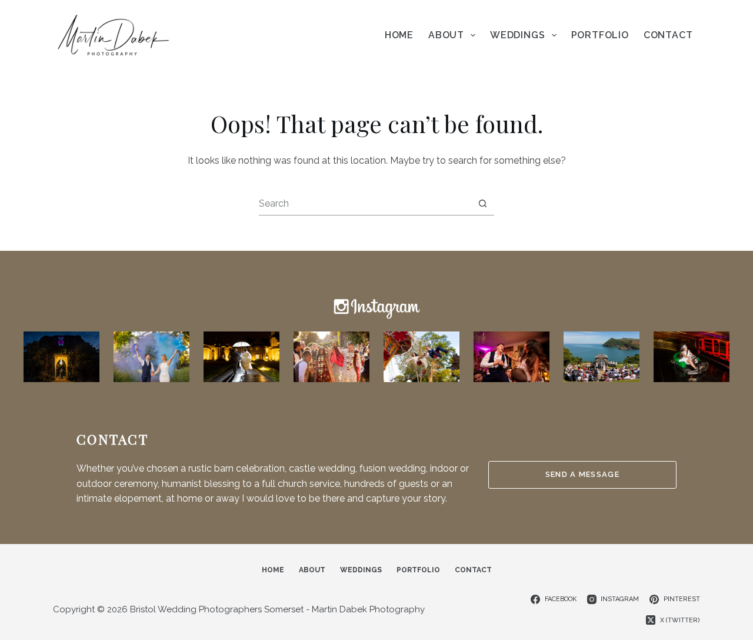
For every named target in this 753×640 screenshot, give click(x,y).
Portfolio (600, 35)
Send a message (582, 474)
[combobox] (365, 203)
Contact (668, 35)
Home (399, 35)
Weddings (517, 35)
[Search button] (482, 203)
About (446, 35)
